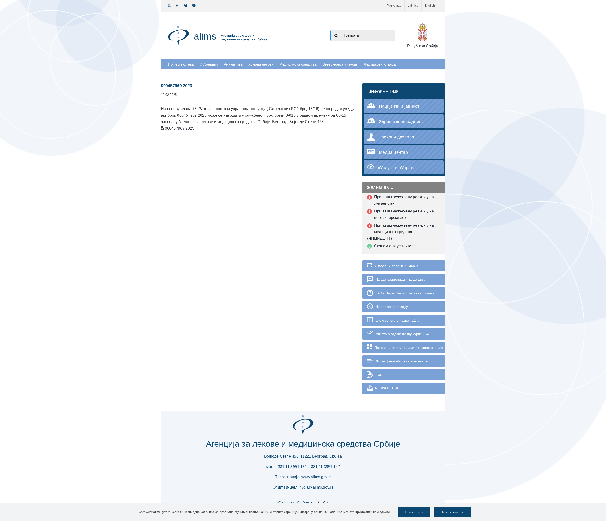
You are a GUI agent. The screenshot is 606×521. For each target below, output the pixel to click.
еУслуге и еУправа (397, 167)
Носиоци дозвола (396, 137)
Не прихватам (452, 512)
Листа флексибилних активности (402, 361)
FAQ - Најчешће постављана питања (405, 293)
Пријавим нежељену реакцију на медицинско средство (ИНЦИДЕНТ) (400, 231)
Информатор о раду (391, 307)
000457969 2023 (179, 128)
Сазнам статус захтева (395, 246)
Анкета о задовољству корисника (402, 334)
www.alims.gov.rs (316, 477)
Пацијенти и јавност (399, 106)
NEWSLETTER (386, 388)
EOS (379, 375)
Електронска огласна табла (397, 320)
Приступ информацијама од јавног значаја (408, 347)
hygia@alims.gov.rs (316, 487)
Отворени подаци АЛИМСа (396, 266)
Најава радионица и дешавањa (400, 279)
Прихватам (414, 512)
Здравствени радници (401, 121)
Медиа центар (393, 152)
